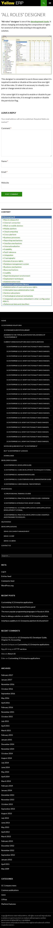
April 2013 (5, 832)
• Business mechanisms (12, 267)
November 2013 (7, 799)
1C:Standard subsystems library (17, 330)
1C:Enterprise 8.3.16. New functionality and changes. (28, 384)
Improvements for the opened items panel (18, 607)
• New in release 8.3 (11, 220)
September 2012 (8, 855)
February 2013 (7, 841)
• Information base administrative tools (18, 290)
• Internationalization (11, 246)
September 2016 (8, 693)
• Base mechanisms (10, 270)
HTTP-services (20, 649)
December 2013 (7, 795)
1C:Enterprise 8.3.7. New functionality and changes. (27, 427)
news (3, 895)
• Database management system (16, 264)
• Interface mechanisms (12, 243)
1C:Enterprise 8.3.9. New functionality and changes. (27, 418)
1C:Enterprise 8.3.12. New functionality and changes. (28, 403)
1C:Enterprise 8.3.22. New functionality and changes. (28, 356)
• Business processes (11, 237)
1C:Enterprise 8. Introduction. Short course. (22, 503)
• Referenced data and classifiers (16, 304)
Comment (6, 128)
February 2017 (7, 675)
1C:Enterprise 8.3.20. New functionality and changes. (28, 366)
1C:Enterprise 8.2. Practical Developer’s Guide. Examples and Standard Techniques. (26, 516)
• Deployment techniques (13, 279)
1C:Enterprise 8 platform (11, 325)
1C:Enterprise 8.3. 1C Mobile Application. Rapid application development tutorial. (27, 509)
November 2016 (7, 684)
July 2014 (5, 763)
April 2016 (5, 703)
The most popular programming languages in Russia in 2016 (25, 611)
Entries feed (6, 576)
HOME (3, 321)
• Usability (7, 273)
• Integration (8, 255)
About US (12, 654)
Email (4, 172)
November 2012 (7, 850)
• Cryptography (9, 258)
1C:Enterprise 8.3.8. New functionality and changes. (27, 422)
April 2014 (5, 776)
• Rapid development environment (16, 276)
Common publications (10, 890)
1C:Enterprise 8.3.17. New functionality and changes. (28, 380)
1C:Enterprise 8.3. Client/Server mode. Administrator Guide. (27, 479)
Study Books (6, 489)
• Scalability (7, 249)
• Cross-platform (9, 234)
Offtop (4, 899)
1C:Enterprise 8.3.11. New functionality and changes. (28, 408)
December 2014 (7, 744)
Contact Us (6, 546)
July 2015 (5, 721)
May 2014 (5, 772)
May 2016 (5, 698)
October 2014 (7, 753)
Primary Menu (50, 3)
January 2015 (6, 740)
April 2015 (5, 726)
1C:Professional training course (17, 493)
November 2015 (7, 712)
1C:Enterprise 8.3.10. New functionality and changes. (28, 413)
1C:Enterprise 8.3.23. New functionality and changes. (28, 351)
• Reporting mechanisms (12, 240)
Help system (6, 522)
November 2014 (7, 749)
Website (5, 182)
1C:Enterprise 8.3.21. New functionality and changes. (28, 361)
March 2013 (6, 836)
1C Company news (8, 885)
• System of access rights (13, 261)
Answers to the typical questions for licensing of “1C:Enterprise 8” (24, 336)
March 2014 (6, 781)
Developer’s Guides (9, 460)
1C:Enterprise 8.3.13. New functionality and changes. (28, 399)
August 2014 (6, 758)
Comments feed (7, 581)
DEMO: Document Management (16, 531)
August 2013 (6, 813)
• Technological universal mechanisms (18, 296)
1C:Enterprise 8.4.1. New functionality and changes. (27, 441)
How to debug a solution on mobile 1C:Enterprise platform (24, 616)
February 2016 (7, 707)
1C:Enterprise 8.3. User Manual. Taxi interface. (22, 484)
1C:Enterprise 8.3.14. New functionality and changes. (28, 394)
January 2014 (6, 790)
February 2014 (7, 786)
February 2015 (7, 735)
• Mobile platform (10, 229)
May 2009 (5, 869)
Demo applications (9, 527)
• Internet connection (11, 223)
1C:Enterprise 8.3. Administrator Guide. (19, 475)
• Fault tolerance (9, 252)
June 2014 (5, 767)
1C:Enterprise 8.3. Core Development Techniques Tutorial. (27, 470)
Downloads (9, 456)
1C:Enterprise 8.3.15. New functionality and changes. (28, 389)
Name (4, 161)
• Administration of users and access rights (20, 287)
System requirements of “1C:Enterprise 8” (20, 446)
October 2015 (7, 716)
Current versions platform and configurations (24, 342)
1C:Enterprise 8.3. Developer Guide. (18, 465)
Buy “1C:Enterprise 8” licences (16, 451)
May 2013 (5, 827)
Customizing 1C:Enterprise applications (17, 602)
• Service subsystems (11, 293)
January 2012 (6, 859)
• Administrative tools (11, 282)
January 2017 (6, 680)
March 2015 (6, 730)
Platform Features (8, 904)
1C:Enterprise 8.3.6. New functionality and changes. (27, 432)
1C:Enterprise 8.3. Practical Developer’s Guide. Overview (26, 498)
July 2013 (5, 818)
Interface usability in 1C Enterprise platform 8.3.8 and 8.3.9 (24, 621)
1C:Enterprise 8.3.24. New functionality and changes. (28, 347)
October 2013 (7, 804)
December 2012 (7, 846)
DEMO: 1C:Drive (10, 541)
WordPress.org (7, 585)
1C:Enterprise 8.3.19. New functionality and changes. (28, 370)
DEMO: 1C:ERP (9, 536)
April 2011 (5, 864)
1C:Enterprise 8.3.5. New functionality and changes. (27, 437)
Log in (3, 572)
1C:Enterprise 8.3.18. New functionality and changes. (28, 375)
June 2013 (5, 823)
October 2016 (7, 689)
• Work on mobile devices (13, 226)
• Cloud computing (10, 231)
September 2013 (8, 809)
